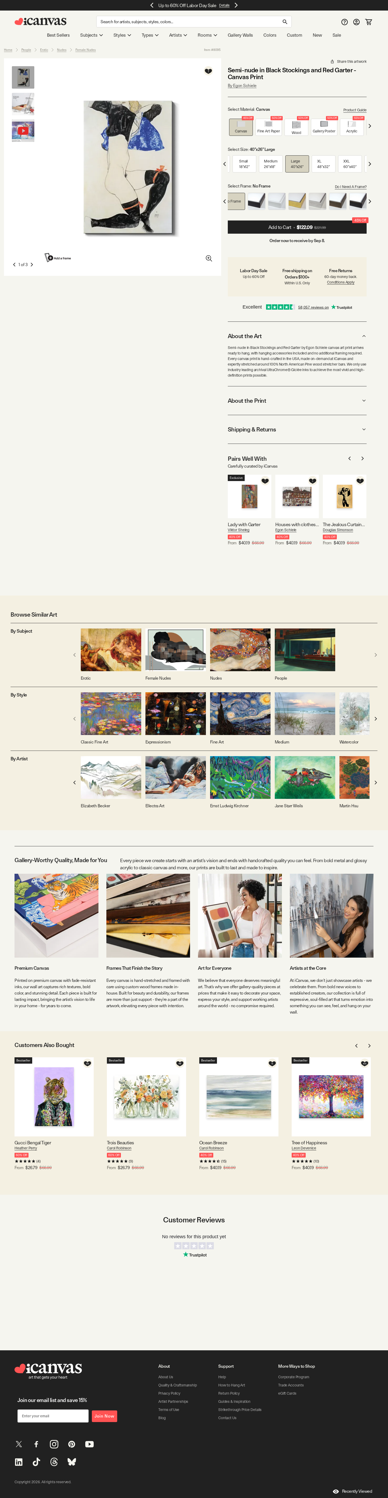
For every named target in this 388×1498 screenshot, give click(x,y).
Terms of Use (168, 1410)
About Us (165, 1377)
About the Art (245, 336)
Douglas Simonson (338, 530)
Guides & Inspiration (234, 1401)
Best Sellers (58, 35)
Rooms (204, 35)
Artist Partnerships (173, 1401)
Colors (269, 35)
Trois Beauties (120, 1142)
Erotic (44, 50)
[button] (241, 127)
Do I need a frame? (351, 187)
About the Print (247, 400)
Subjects (88, 35)
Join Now (104, 1416)
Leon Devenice (304, 1148)
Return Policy (229, 1393)
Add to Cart (317, 225)
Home (8, 50)
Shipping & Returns (252, 429)
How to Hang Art (231, 1385)
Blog (161, 1418)
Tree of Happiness (309, 1142)
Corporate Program (293, 1377)
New (317, 35)
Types (147, 35)
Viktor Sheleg (238, 530)
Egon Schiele (285, 530)
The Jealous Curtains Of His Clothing (344, 524)
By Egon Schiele (242, 85)
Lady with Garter (244, 524)
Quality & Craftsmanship (177, 1385)
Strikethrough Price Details (240, 1410)
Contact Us (227, 1418)
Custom (294, 35)
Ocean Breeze (213, 1142)
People (26, 50)
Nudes (61, 50)
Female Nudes (85, 50)
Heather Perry (26, 1148)
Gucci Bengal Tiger (33, 1142)
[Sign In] (356, 22)
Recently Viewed (357, 1491)
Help (222, 1377)
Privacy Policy (169, 1393)
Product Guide (355, 110)
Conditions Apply (340, 282)
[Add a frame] (58, 257)
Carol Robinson (119, 1148)
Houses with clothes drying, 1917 (297, 524)
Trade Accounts (291, 1385)
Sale (337, 35)
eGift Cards (287, 1393)
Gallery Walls (240, 35)
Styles (119, 35)
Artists (175, 35)
